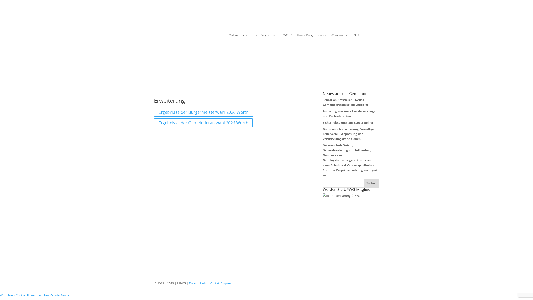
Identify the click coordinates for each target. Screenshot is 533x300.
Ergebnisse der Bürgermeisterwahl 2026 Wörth (204, 112)
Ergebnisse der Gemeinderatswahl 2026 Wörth (203, 123)
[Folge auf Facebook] (361, 286)
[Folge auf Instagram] (374, 286)
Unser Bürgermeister (311, 35)
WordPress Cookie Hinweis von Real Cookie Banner (35, 295)
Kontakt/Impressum (223, 283)
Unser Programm (263, 35)
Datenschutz (198, 283)
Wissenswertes (341, 35)
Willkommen (238, 35)
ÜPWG (284, 35)
